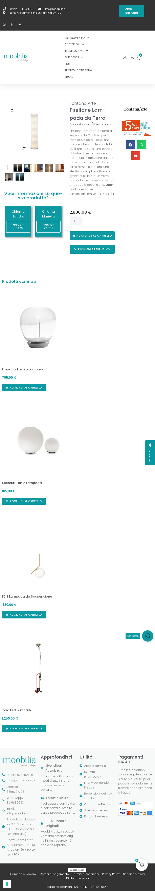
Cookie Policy (77, 869)
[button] (132, 57)
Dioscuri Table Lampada (22, 483)
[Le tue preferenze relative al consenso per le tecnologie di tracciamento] (7, 884)
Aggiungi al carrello (94, 236)
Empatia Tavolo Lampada (23, 369)
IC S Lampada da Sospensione (27, 596)
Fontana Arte (83, 103)
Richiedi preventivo (94, 249)
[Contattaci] (147, 636)
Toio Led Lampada (17, 710)
